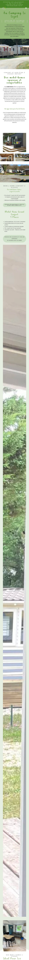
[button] (26, 8)
